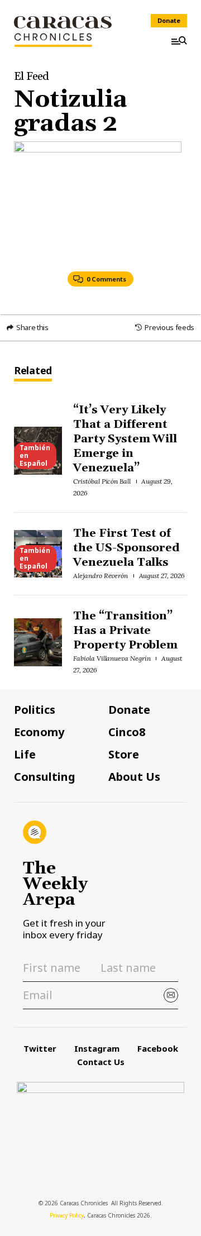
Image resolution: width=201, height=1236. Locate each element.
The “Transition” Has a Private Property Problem (125, 630)
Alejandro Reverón (100, 575)
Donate (168, 20)
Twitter (39, 1048)
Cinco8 (126, 732)
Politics (34, 709)
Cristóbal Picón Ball (102, 481)
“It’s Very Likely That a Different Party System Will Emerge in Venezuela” (125, 439)
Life (25, 754)
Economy (39, 732)
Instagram (96, 1048)
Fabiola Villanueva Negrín (112, 658)
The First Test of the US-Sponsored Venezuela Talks (126, 548)
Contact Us (101, 1061)
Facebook (157, 1048)
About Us (134, 776)
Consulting (44, 776)
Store (123, 754)
